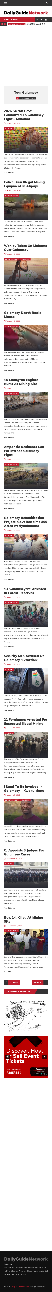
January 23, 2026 (13, 664)
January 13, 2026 (13, 795)
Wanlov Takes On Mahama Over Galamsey (25, 248)
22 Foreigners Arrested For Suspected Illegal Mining (25, 722)
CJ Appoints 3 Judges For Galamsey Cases (24, 852)
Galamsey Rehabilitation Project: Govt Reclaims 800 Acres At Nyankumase (25, 522)
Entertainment (11, 259)
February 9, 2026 (13, 254)
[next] (44, 1057)
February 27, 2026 (13, 123)
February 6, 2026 (13, 388)
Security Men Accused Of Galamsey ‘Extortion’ (24, 658)
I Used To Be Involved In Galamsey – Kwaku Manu (24, 789)
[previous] (7, 1057)
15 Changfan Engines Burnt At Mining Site (21, 382)
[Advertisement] (26, 56)
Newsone (25, 259)
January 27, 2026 (13, 597)
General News (17, 24)
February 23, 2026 (13, 190)
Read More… (9, 173)
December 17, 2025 (14, 926)
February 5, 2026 (13, 530)
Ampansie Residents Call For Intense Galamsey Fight (24, 451)
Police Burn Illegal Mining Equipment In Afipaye (24, 184)
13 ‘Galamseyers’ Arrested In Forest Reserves (25, 591)
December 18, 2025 (14, 859)
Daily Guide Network (20, 1286)
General (9, 128)
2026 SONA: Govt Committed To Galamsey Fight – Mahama (23, 115)
